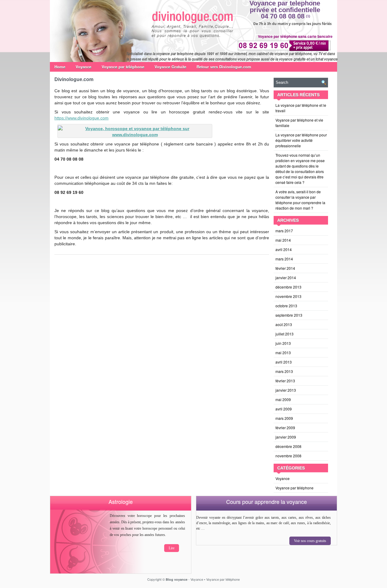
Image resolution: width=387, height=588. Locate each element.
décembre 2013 (288, 286)
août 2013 (283, 324)
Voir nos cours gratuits (310, 541)
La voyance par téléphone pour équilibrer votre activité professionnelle (301, 140)
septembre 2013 (288, 315)
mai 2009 (283, 399)
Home (59, 67)
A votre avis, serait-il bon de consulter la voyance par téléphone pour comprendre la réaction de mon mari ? (300, 200)
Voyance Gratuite (170, 67)
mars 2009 (284, 418)
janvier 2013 (285, 390)
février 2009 (285, 427)
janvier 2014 (285, 277)
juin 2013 (283, 343)
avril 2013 (283, 361)
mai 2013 (283, 352)
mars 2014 (284, 258)
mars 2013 (284, 371)
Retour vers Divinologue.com (224, 67)
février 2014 (285, 268)
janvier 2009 (285, 436)
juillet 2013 (284, 333)
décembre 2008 (288, 446)
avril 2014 (283, 249)
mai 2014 (283, 240)
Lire (171, 548)
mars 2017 (284, 230)
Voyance (83, 67)
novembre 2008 (288, 455)
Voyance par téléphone (123, 67)
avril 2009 (283, 408)
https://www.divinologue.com (81, 118)
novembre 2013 (288, 296)
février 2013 (285, 380)
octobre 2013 (286, 305)
